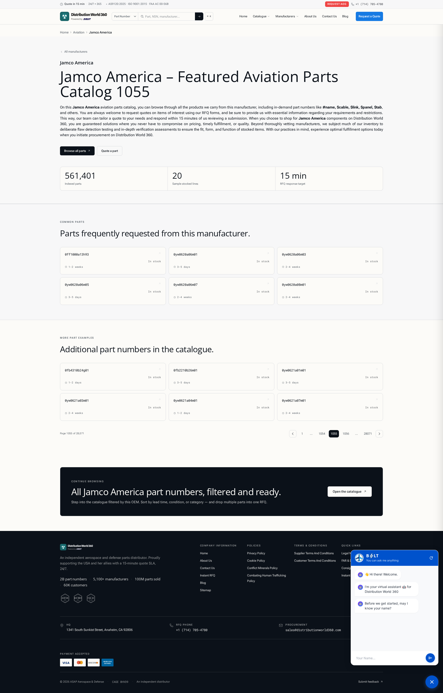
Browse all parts (75, 151)
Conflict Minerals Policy (262, 568)
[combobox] (166, 16)
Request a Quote (369, 16)
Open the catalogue (347, 491)
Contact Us (329, 16)
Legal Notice (349, 553)
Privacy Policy (256, 553)
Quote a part (109, 151)
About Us (310, 16)
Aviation (78, 32)
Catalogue (259, 16)
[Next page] (379, 433)
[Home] (76, 547)
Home (243, 16)
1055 (334, 433)
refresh (431, 558)
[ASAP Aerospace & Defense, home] (83, 16)
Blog (345, 16)
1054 (322, 433)
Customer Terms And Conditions (315, 560)
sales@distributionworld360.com (313, 630)
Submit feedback (368, 681)
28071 (368, 433)
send (430, 658)
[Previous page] (292, 433)
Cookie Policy (256, 560)
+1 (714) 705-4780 (369, 4)
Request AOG (337, 4)
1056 (346, 433)
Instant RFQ (207, 575)
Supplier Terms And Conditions (314, 553)
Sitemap (205, 590)
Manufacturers (285, 16)
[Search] (199, 16)
